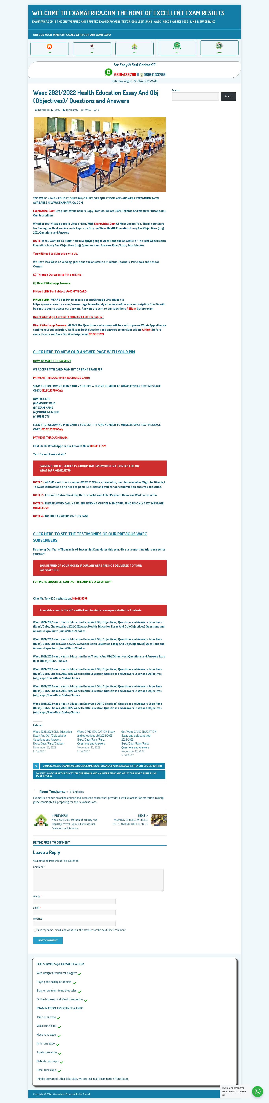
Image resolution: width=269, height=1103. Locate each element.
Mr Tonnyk (84, 1094)
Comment (39, 866)
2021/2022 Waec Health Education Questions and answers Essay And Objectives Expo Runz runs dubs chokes (96, 774)
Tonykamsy (72, 109)
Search (175, 90)
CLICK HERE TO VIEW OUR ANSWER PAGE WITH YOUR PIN (84, 352)
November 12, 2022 (49, 109)
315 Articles (77, 791)
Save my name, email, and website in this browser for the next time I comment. (81, 929)
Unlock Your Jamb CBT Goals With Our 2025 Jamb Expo (72, 34)
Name (37, 896)
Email (36, 907)
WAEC (87, 109)
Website (37, 918)
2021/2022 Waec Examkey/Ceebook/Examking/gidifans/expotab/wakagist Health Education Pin (102, 766)
